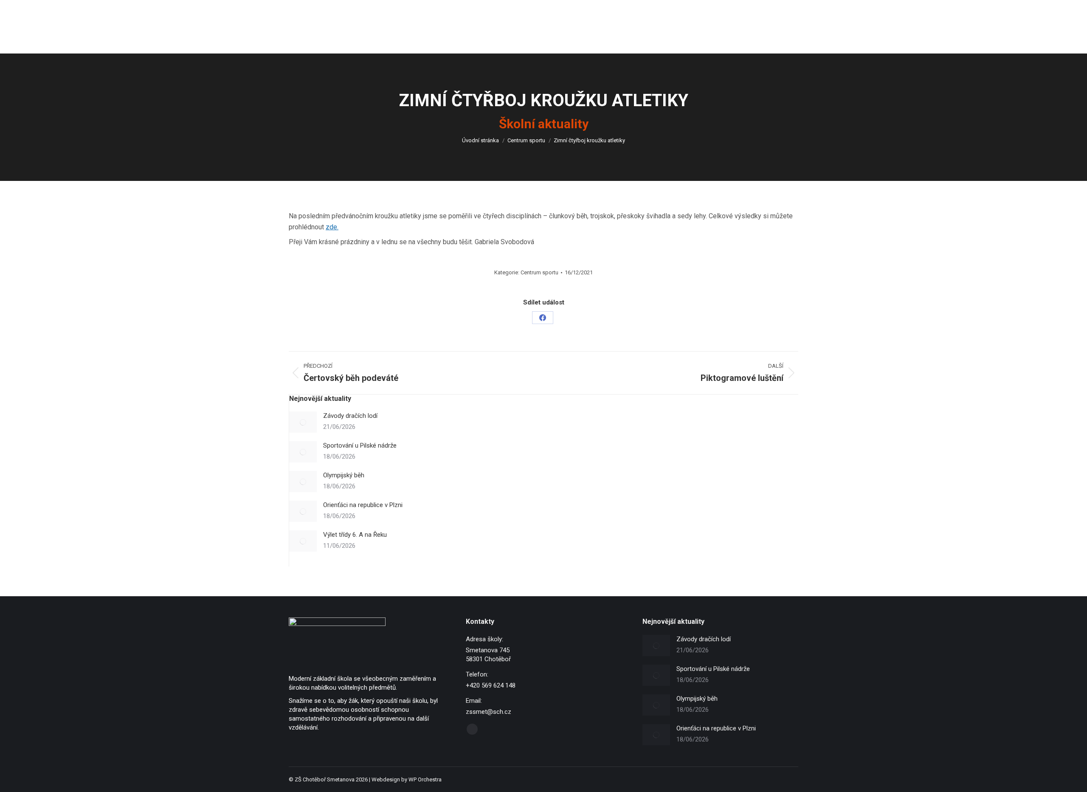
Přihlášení (785, 8)
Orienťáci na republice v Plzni (363, 505)
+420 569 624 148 (320, 8)
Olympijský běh (343, 475)
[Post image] (303, 422)
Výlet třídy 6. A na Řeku (355, 534)
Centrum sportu (539, 272)
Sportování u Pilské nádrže (360, 445)
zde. (332, 227)
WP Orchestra (425, 779)
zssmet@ (373, 8)
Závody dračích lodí (350, 416)
